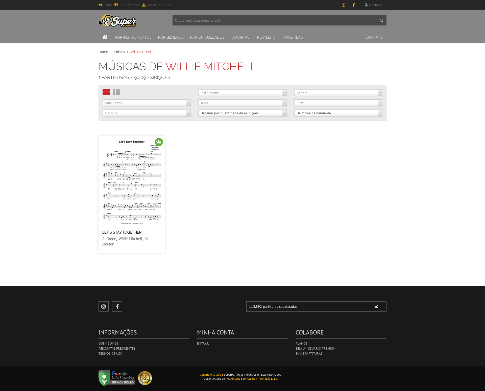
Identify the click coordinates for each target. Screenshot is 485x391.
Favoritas (240, 37)
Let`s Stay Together (121, 232)
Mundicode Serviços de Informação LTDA (252, 378)
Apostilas (293, 37)
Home (103, 52)
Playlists (266, 37)
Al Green (109, 238)
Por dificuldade (206, 37)
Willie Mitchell (130, 238)
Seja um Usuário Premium (315, 348)
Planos (301, 343)
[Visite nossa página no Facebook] (354, 5)
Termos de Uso (110, 353)
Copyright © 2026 (211, 374)
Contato (374, 37)
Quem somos (108, 343)
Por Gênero (169, 37)
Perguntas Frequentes (117, 348)
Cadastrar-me (129, 5)
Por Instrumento (132, 37)
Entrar (107, 5)
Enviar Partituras (159, 5)
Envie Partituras (309, 353)
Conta (373, 5)
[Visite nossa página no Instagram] (343, 5)
